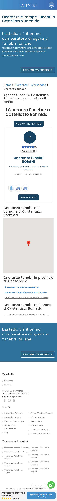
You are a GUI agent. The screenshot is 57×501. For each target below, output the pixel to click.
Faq (6, 432)
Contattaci (9, 385)
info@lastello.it (16, 396)
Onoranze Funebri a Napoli (40, 470)
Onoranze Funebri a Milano (13, 457)
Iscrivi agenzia (37, 421)
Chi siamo (8, 381)
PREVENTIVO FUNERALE (38, 70)
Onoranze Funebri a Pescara (40, 456)
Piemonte (21, 84)
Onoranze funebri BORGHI (28, 160)
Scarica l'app (37, 425)
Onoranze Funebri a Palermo (13, 464)
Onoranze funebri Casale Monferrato (26, 292)
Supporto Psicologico (14, 421)
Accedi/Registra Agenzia (42, 413)
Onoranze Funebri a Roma (16, 452)
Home (7, 84)
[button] (28, 243)
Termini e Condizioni (40, 429)
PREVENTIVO (28, 197)
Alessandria (38, 84)
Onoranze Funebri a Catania (40, 463)
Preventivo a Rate (12, 417)
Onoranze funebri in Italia (16, 448)
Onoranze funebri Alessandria (21, 287)
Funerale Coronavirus (40, 433)
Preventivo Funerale (13, 413)
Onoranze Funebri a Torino (13, 471)
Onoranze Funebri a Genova (40, 449)
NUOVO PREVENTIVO (28, 123)
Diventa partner (38, 417)
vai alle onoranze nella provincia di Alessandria (26, 298)
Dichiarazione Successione (10, 426)
